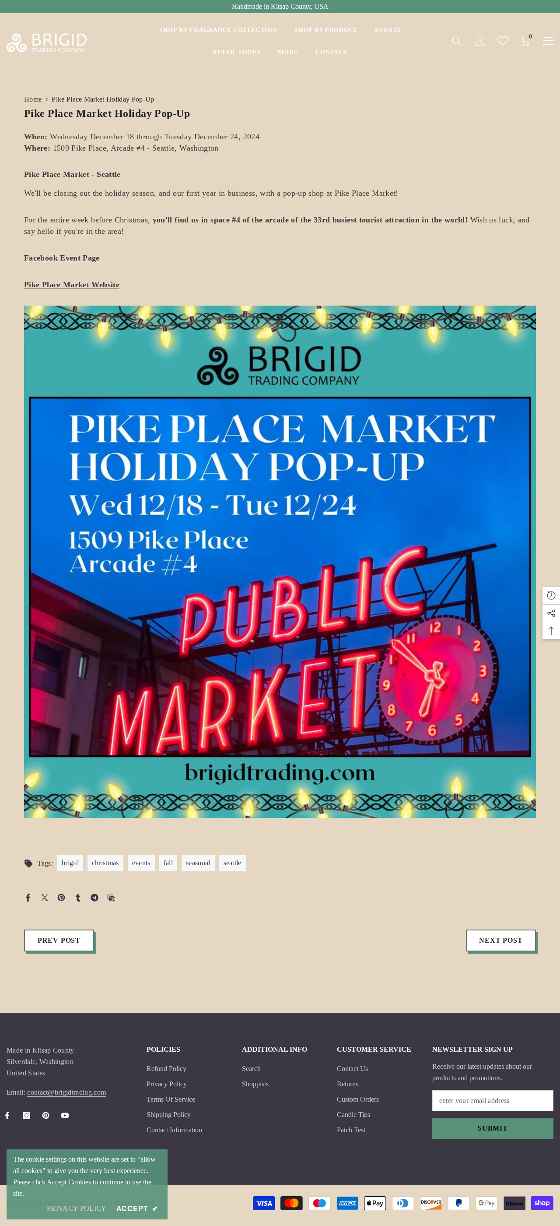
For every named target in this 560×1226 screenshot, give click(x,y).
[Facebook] (28, 897)
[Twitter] (45, 897)
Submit (493, 1128)
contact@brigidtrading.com (66, 1092)
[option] (280, 568)
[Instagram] (26, 1115)
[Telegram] (94, 897)
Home (33, 99)
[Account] (480, 40)
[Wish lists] (502, 40)
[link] (280, 562)
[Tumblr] (78, 897)
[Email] (111, 897)
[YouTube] (65, 1115)
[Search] (456, 41)
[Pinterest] (61, 897)
